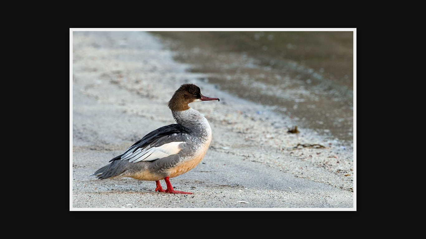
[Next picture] (266, 14)
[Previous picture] (160, 14)
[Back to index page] (178, 14)
